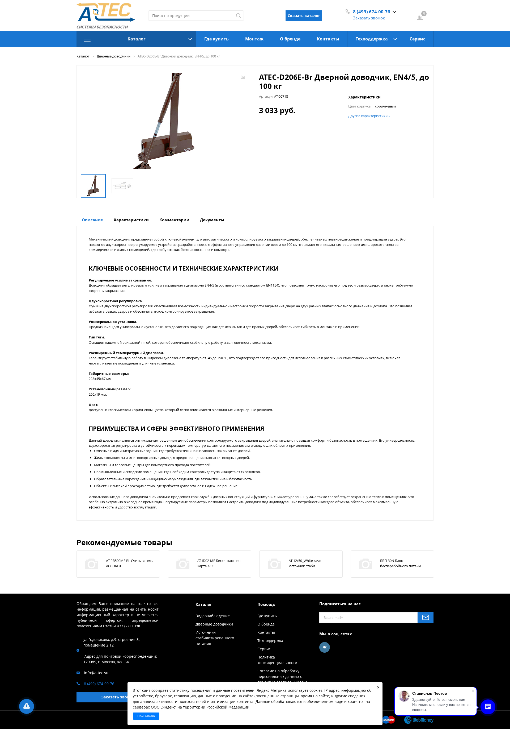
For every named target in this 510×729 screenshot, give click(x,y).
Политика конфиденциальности (277, 660)
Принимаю (146, 716)
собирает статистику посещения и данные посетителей (202, 690)
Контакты (328, 39)
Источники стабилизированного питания (215, 638)
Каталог (137, 39)
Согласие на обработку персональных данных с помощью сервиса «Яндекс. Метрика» (282, 679)
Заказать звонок (369, 17)
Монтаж (254, 39)
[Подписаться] (426, 617)
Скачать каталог (304, 15)
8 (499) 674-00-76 (371, 12)
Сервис (417, 39)
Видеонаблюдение (213, 615)
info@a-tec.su (96, 672)
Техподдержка (372, 39)
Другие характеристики (368, 116)
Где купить (216, 39)
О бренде (290, 39)
